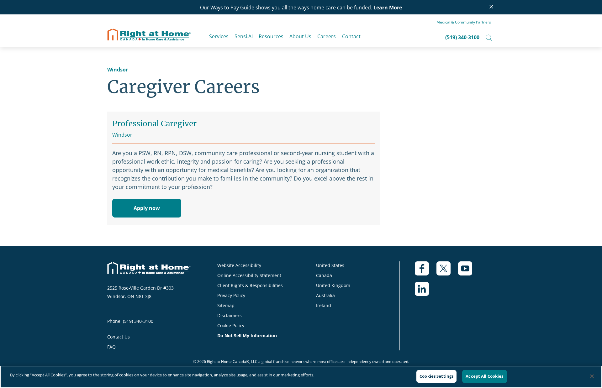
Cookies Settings (436, 376)
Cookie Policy (230, 325)
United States (330, 265)
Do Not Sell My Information (247, 335)
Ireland (323, 305)
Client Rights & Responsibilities (250, 285)
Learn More (387, 7)
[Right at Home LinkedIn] (425, 292)
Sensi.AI (244, 36)
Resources (271, 36)
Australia (325, 295)
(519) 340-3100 (462, 37)
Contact (351, 36)
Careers (326, 36)
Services (219, 36)
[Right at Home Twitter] (447, 271)
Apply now (147, 208)
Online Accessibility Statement (249, 275)
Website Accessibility (239, 265)
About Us (300, 36)
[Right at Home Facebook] (425, 271)
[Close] (592, 376)
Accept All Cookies (484, 376)
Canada (324, 275)
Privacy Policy (231, 295)
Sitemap (226, 305)
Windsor (117, 69)
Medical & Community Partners (463, 22)
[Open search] (489, 37)
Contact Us (118, 337)
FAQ (111, 347)
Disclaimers (229, 315)
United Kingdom (333, 285)
